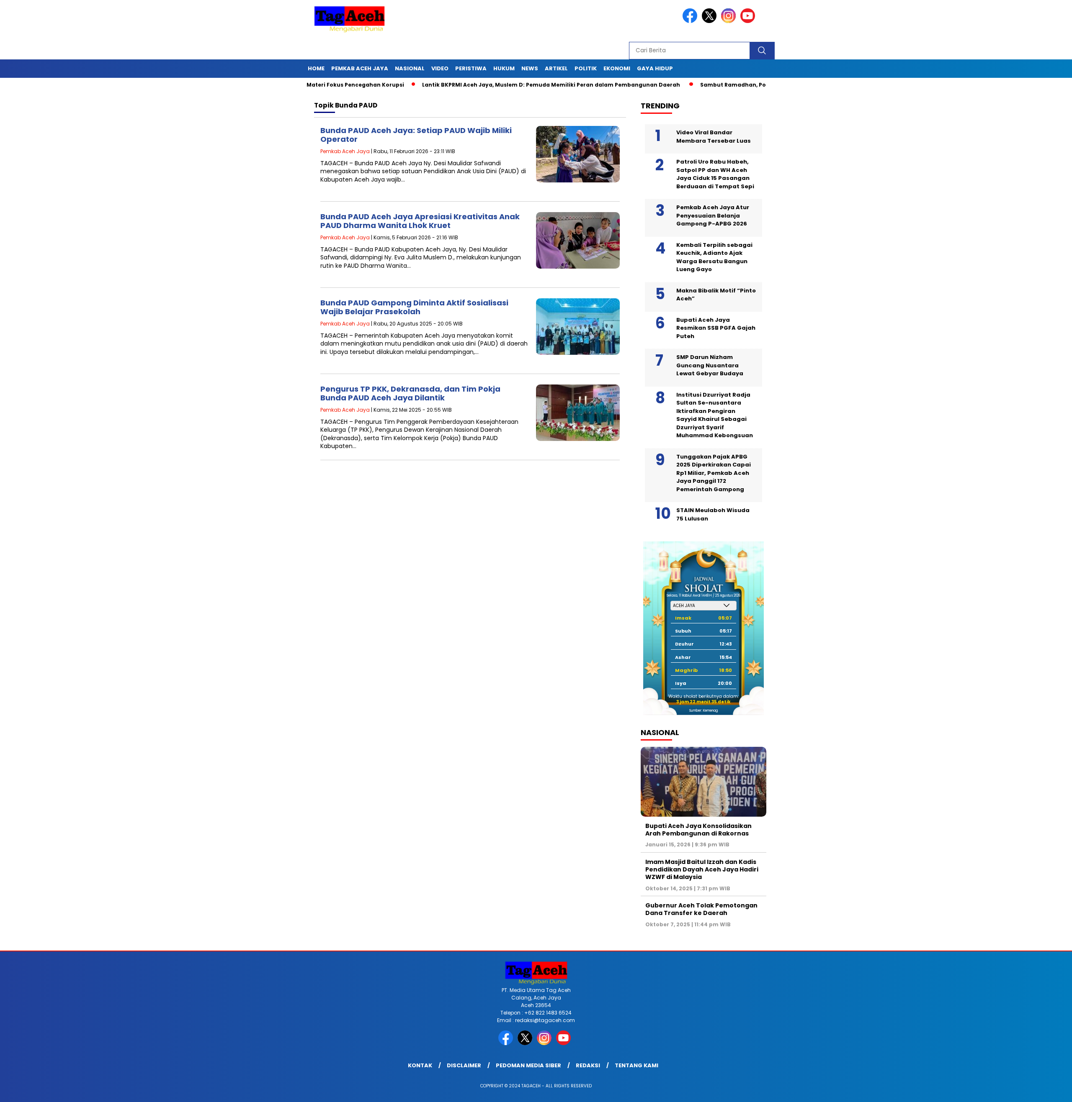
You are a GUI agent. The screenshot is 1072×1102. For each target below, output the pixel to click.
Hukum (504, 68)
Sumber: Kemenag (703, 710)
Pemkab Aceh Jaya (359, 68)
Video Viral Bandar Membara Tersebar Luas (713, 136)
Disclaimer (464, 1065)
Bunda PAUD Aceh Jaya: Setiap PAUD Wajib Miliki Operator (416, 135)
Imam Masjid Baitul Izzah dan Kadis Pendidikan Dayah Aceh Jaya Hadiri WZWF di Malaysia (701, 869)
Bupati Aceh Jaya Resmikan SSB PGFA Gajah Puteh (715, 328)
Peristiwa (471, 68)
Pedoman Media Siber (528, 1065)
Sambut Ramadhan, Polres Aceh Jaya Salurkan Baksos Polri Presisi (756, 84)
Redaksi (588, 1065)
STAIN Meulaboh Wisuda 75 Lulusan (713, 514)
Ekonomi (616, 68)
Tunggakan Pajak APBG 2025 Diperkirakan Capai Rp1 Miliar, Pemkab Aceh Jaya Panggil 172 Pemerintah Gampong (713, 473)
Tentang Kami (636, 1065)
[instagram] (730, 21)
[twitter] (710, 21)
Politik (586, 68)
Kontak (420, 1065)
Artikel (556, 68)
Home (316, 68)
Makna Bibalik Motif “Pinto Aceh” (716, 295)
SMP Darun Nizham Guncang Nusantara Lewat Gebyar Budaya (709, 365)
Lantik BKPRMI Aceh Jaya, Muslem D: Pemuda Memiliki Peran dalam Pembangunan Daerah (512, 84)
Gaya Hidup (655, 68)
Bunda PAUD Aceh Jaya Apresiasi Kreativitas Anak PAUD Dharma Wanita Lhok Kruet (420, 221)
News (529, 68)
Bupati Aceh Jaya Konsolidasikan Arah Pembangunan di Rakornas (698, 830)
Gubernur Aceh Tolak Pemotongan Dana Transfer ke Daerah (701, 909)
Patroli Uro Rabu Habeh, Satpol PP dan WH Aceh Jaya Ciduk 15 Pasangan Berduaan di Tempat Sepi (715, 174)
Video (439, 68)
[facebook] (691, 21)
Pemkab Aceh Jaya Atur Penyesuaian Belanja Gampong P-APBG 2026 (712, 215)
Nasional (410, 68)
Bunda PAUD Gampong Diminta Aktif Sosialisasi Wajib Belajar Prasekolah (414, 307)
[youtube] (749, 21)
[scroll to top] (1033, 1089)
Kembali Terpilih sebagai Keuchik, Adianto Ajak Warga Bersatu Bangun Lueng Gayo (714, 257)
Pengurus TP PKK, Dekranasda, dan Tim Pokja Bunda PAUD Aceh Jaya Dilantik (410, 393)
